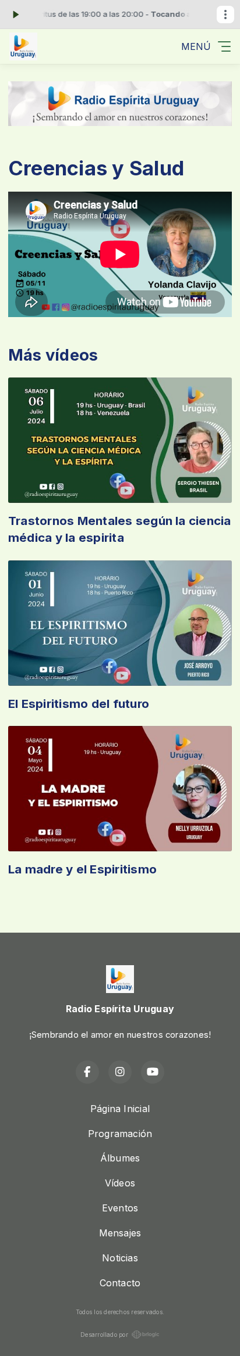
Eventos (120, 1208)
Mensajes (120, 1233)
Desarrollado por (104, 1334)
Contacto (120, 1283)
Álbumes (120, 1158)
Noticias (120, 1258)
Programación (120, 1133)
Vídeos (120, 1183)
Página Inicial (120, 1108)
